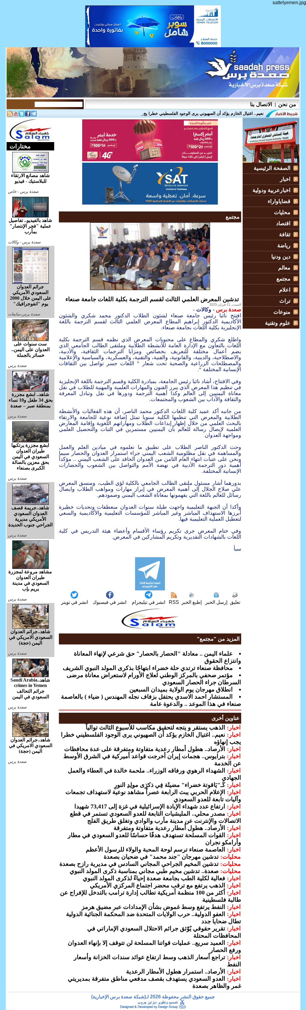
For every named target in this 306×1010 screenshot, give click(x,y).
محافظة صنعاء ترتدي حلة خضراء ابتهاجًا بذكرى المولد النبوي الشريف (148, 668)
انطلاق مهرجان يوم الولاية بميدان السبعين (181, 689)
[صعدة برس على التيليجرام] (34, 115)
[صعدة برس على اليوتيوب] (16, 115)
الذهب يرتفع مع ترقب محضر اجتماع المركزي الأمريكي (157, 885)
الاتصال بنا (261, 104)
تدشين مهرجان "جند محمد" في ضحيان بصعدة (161, 856)
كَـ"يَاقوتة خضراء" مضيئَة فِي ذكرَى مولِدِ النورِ (169, 785)
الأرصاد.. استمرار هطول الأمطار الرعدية (175, 971)
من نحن (287, 104)
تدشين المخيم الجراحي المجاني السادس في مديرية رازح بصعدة (139, 863)
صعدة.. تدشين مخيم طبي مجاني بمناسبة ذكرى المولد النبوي (144, 871)
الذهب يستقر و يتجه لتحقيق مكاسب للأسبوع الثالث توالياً (155, 727)
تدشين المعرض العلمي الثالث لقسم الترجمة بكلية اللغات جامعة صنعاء (152, 299)
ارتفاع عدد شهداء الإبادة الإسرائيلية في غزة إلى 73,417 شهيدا (149, 806)
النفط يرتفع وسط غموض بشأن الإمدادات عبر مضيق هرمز (153, 907)
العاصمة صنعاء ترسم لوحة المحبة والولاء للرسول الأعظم (155, 849)
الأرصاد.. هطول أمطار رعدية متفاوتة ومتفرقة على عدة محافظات (144, 749)
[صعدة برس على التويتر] (22, 115)
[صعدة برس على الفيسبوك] (28, 115)
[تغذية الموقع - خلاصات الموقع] (10, 115)
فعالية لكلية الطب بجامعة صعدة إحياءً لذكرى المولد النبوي (154, 878)
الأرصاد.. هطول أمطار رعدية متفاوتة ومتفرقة (169, 828)
